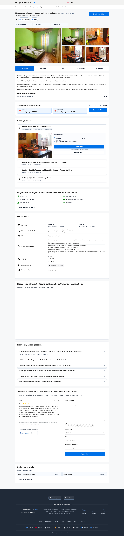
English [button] (71, 2)
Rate (66, 423)
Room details (78, 152)
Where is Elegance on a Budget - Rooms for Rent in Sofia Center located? (41, 376)
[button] (24, 19)
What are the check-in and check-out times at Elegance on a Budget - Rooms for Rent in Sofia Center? (50, 351)
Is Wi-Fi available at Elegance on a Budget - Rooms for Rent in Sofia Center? (42, 360)
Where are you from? (71, 444)
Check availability (98, 14)
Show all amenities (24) (26, 207)
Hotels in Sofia (24, 7)
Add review (84, 454)
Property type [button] (54, 498)
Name (66, 437)
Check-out (60, 109)
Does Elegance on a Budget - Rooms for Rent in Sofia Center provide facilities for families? (46, 370)
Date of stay (68, 429)
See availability (98, 110)
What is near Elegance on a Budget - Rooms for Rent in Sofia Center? (40, 381)
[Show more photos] (38, 45)
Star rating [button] (68, 498)
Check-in (24, 109)
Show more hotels (25, 479)
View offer (79, 146)
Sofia (16, 7)
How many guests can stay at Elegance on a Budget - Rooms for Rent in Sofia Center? (45, 365)
